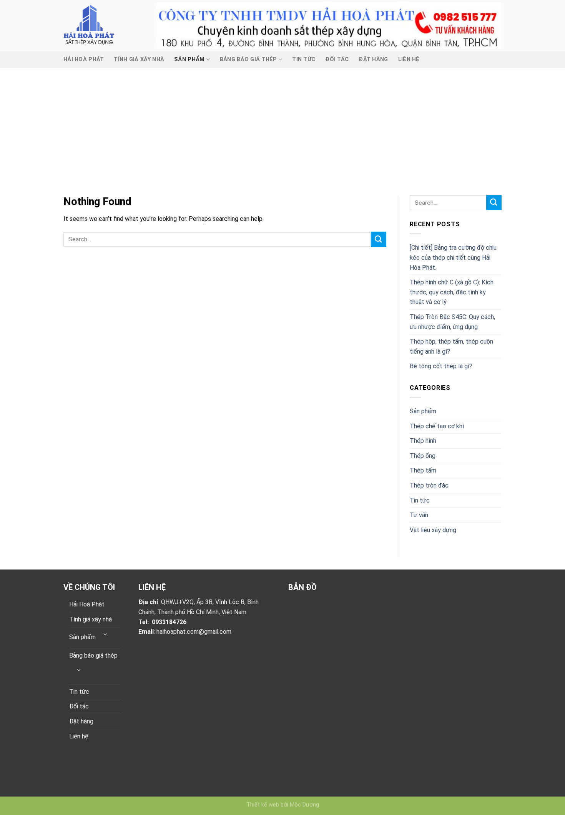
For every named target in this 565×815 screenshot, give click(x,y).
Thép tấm (423, 470)
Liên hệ (409, 59)
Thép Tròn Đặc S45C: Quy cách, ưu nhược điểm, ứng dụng (452, 322)
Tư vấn (419, 515)
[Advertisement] (282, 126)
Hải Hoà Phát (83, 59)
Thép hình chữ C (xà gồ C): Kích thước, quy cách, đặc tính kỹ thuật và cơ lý (452, 292)
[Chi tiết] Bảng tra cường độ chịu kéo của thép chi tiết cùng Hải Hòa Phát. (453, 257)
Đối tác (337, 59)
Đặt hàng (373, 59)
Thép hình (423, 440)
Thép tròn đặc (429, 485)
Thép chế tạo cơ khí (437, 426)
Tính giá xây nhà (139, 59)
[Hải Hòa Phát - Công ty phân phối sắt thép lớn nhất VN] (104, 25)
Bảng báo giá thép (248, 59)
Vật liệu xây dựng (433, 530)
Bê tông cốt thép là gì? (441, 366)
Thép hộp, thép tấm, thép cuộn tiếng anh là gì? (451, 346)
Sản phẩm (189, 59)
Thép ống (422, 455)
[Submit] (378, 239)
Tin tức (303, 59)
